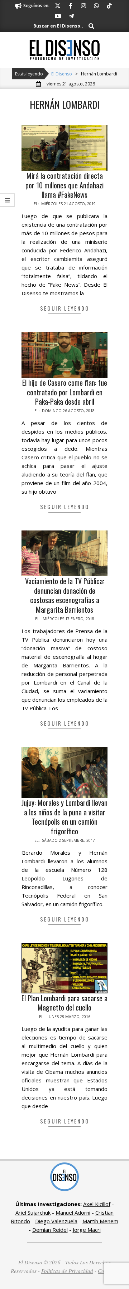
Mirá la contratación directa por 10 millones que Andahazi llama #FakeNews (64, 185)
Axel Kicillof (96, 1203)
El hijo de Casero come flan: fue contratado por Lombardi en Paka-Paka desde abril (64, 392)
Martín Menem (100, 1221)
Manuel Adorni (73, 1212)
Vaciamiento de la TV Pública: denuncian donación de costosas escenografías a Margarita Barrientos (64, 595)
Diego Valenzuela (56, 1221)
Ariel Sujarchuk (33, 1212)
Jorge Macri (87, 1229)
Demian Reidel (50, 1229)
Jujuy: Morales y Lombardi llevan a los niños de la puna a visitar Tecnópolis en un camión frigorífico (65, 816)
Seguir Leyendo (64, 308)
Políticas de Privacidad (67, 1270)
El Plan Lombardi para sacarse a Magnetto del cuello (65, 1003)
